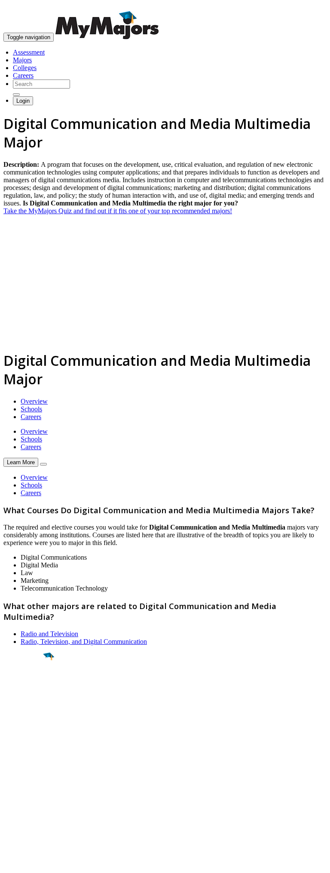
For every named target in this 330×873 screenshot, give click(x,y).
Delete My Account (30, 803)
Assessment (29, 52)
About (13, 755)
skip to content (309, 6)
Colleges (25, 67)
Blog (10, 811)
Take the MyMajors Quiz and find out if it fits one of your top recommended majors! (117, 210)
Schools (31, 409)
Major (23, 685)
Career (25, 723)
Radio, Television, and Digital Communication (84, 641)
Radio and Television (49, 633)
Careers (23, 75)
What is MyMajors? (30, 772)
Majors (22, 60)
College (26, 704)
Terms (11, 862)
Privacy (35, 862)
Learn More (21, 462)
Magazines (18, 795)
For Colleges (20, 787)
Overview (34, 401)
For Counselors (24, 780)
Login (23, 101)
